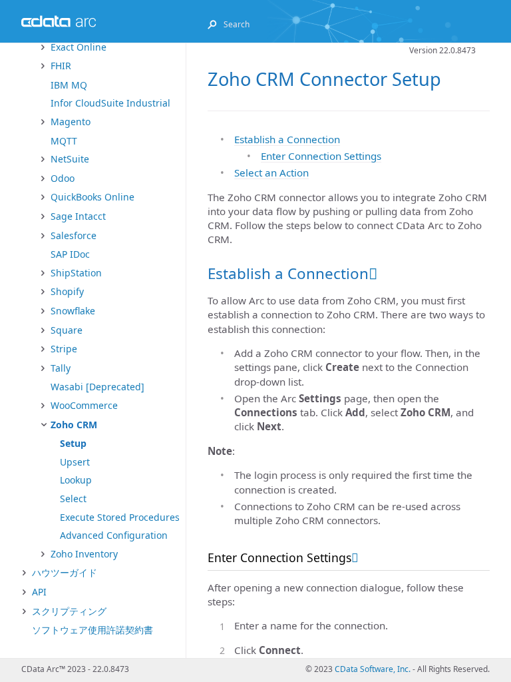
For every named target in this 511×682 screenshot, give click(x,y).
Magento (70, 121)
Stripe (64, 348)
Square (67, 330)
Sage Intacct (78, 216)
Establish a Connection (287, 139)
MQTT (64, 141)
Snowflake (73, 310)
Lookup (76, 480)
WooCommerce (84, 405)
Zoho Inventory (84, 553)
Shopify (67, 291)
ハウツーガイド (64, 572)
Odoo (63, 178)
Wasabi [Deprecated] (97, 386)
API (39, 591)
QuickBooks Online (92, 196)
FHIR (61, 65)
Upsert (75, 462)
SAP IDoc (70, 254)
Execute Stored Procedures (120, 517)
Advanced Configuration (114, 535)
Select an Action (271, 172)
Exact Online (78, 47)
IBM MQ (69, 85)
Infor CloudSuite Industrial (110, 103)
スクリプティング (69, 611)
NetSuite (70, 159)
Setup (73, 443)
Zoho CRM (74, 424)
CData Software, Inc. (373, 669)
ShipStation (76, 272)
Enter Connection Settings (321, 156)
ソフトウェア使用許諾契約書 (92, 629)
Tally (61, 368)
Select (73, 498)
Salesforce (73, 235)
